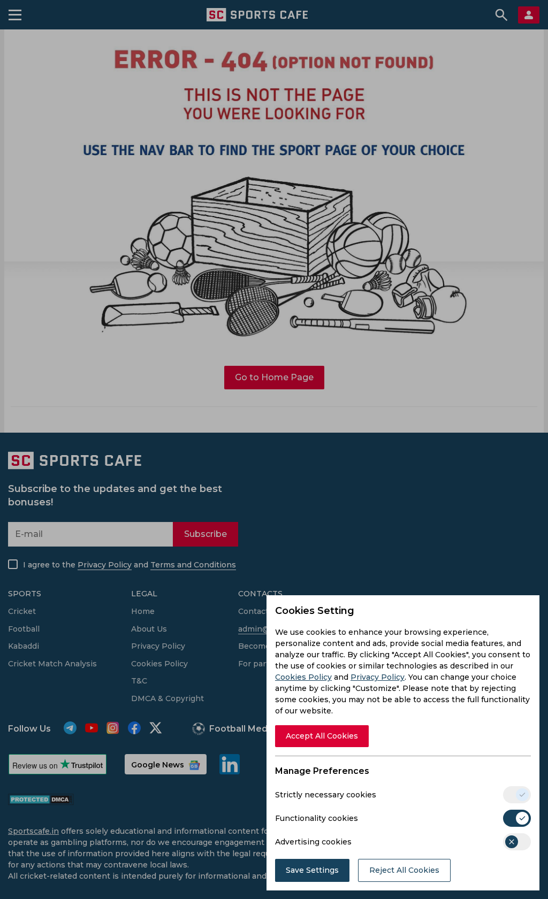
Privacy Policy (378, 677)
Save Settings (312, 870)
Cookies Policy (303, 677)
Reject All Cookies (404, 870)
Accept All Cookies (322, 736)
